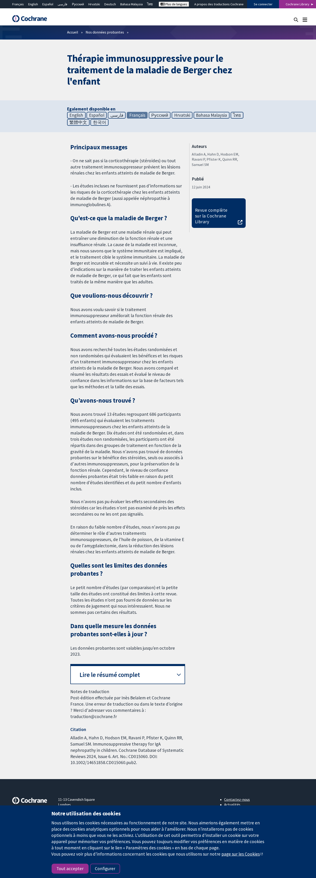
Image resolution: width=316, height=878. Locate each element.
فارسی (62, 4)
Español (47, 4)
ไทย (150, 4)
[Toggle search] (296, 19)
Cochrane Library (297, 4)
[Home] (32, 18)
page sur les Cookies (240, 854)
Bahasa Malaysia (131, 4)
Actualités (232, 804)
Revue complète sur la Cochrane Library (211, 215)
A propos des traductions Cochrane (219, 4)
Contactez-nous (237, 799)
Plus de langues (176, 4)
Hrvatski (94, 4)
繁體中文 (78, 122)
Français (18, 4)
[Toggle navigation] (305, 19)
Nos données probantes (105, 32)
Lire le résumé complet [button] (110, 675)
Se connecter (263, 4)
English (33, 4)
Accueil (72, 32)
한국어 (99, 122)
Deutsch (110, 4)
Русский (78, 4)
